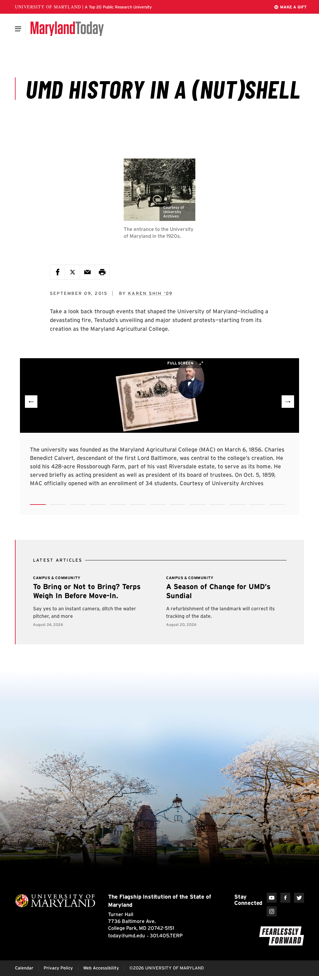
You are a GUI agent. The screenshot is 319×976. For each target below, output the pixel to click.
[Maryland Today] (67, 28)
